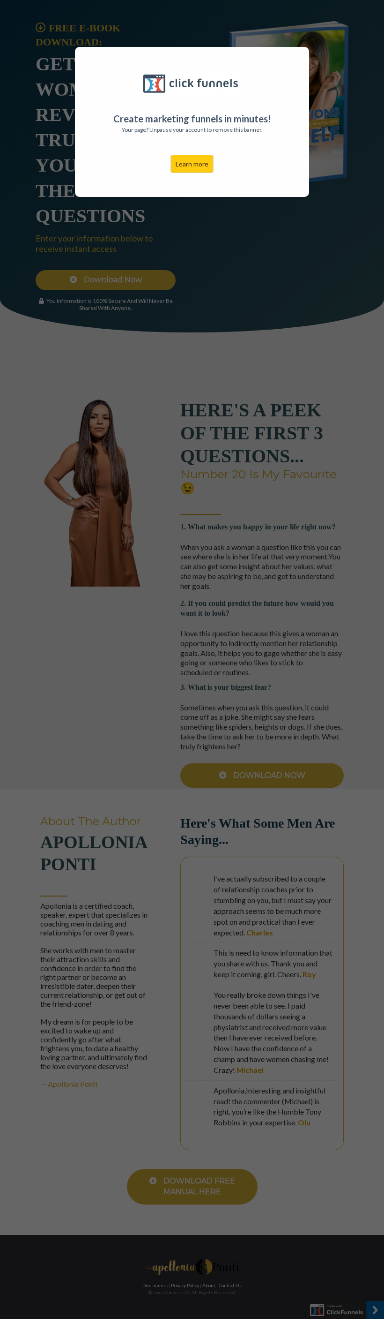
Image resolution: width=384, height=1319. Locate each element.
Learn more (192, 164)
